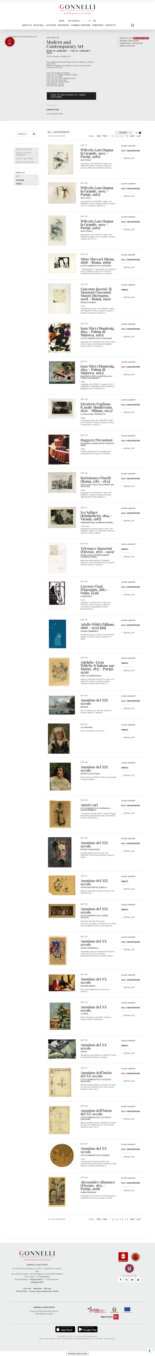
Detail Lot (129, 158)
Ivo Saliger (89, 512)
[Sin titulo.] (60, 159)
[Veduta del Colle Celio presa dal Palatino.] (62, 482)
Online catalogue (129, 41)
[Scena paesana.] (57, 1192)
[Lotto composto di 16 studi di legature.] (60, 1082)
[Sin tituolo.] (57, 231)
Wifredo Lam (91, 149)
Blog (61, 21)
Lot (18, 176)
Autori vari (89, 804)
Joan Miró (88, 328)
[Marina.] (62, 705)
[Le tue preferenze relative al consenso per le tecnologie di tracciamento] (150, 1351)
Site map (47, 1288)
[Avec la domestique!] (59, 672)
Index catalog (127, 46)
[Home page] (77, 8)
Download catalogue (131, 43)
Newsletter (37, 1288)
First (99, 136)
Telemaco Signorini (96, 548)
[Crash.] (62, 1049)
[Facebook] (120, 1279)
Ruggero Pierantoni (96, 439)
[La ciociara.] (59, 739)
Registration (133, 151)
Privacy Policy (21, 1291)
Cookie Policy (46, 1291)
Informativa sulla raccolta (77, 1353)
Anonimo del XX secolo (94, 943)
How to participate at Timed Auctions (68, 96)
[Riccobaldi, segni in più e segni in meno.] (58, 449)
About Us (27, 25)
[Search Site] (132, 25)
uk (94, 21)
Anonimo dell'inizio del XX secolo (96, 1074)
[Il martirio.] (57, 596)
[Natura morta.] (62, 983)
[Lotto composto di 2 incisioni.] (62, 263)
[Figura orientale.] (57, 951)
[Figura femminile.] (57, 634)
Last (139, 136)
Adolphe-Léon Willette (92, 664)
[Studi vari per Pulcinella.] (62, 885)
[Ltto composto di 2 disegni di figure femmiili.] (60, 814)
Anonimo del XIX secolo (94, 702)
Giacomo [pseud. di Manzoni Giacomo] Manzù (96, 292)
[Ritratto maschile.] (59, 852)
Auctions (51, 25)
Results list (134, 38)
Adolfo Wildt (91, 624)
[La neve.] (60, 1016)
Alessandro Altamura (98, 1182)
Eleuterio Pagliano (95, 403)
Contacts (110, 25)
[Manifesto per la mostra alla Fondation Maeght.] (62, 373)
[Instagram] (126, 1279)
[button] (26, 149)
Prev (105, 136)
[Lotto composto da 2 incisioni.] (59, 338)
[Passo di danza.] (59, 298)
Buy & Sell (39, 25)
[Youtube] (138, 1279)
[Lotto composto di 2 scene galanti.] (62, 910)
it (90, 21)
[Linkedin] (132, 1279)
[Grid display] (140, 132)
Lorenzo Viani (92, 586)
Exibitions (97, 25)
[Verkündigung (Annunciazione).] (62, 517)
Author (20, 180)
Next (132, 136)
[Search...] (34, 134)
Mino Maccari (92, 258)
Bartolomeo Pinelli (96, 477)
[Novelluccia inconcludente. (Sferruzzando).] (57, 558)
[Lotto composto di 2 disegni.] (62, 1156)
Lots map (27, 1288)
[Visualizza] (65, 1329)
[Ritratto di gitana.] (60, 776)
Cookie (55, 1291)
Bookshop (63, 25)
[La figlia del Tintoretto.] (62, 409)
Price (19, 184)
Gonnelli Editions (80, 25)
